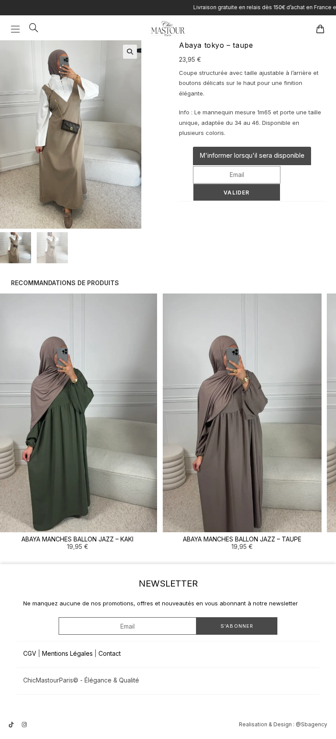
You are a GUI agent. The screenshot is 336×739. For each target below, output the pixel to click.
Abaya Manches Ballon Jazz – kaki (77, 539)
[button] (130, 52)
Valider (236, 192)
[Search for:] (30, 28)
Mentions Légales (67, 653)
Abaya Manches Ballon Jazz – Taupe (242, 539)
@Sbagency (311, 724)
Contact (109, 653)
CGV (29, 653)
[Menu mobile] (17, 28)
